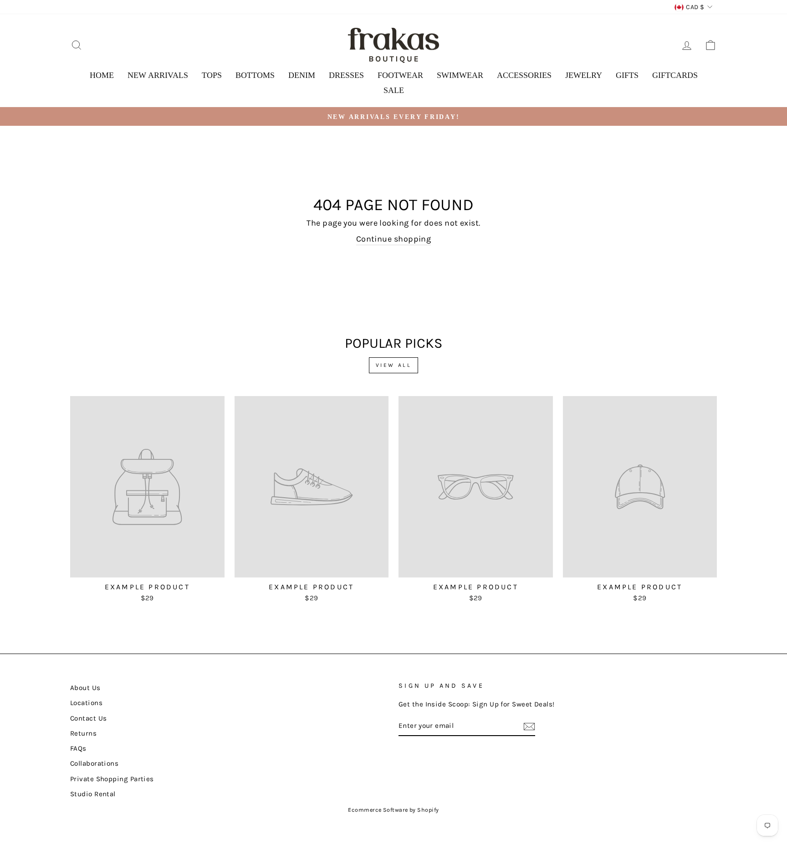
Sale (393, 90)
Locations (86, 703)
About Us (85, 688)
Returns (83, 733)
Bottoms (255, 75)
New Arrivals (158, 75)
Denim (301, 75)
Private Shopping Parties (112, 779)
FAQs (78, 748)
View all (394, 365)
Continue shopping (393, 239)
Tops (212, 75)
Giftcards (675, 75)
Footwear (400, 75)
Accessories (524, 75)
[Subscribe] (529, 726)
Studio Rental (93, 794)
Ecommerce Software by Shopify (393, 809)
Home (102, 75)
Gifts (627, 75)
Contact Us (88, 718)
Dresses (346, 75)
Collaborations (94, 763)
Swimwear (460, 75)
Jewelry (583, 75)
